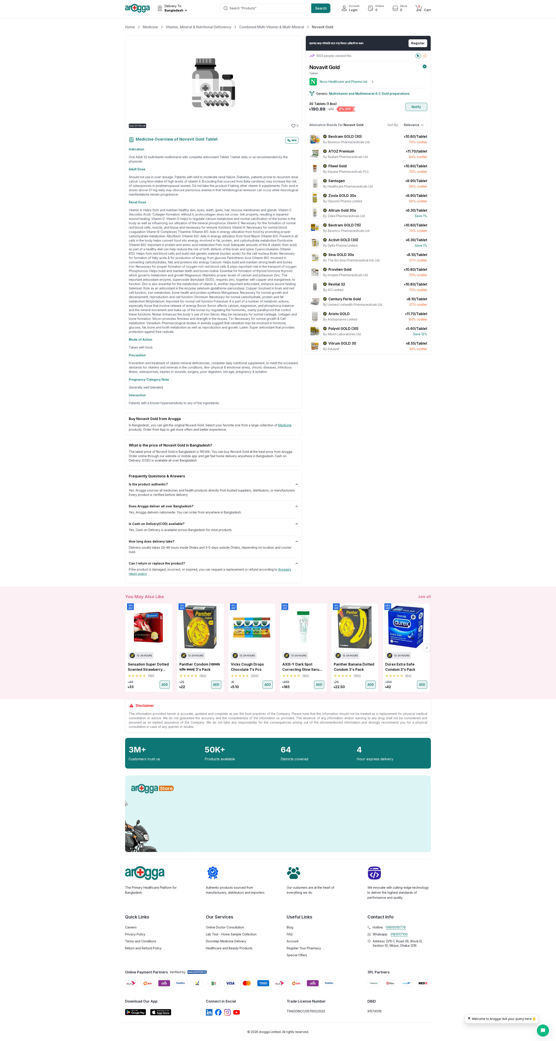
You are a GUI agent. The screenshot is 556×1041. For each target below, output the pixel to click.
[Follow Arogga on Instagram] (227, 1012)
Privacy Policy (135, 934)
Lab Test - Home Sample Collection (231, 934)
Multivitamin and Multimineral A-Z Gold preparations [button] (369, 93)
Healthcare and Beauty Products (229, 948)
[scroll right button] (427, 648)
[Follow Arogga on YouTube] (236, 1012)
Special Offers (297, 955)
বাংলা (293, 140)
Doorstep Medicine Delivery (226, 941)
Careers (131, 927)
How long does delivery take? (151, 541)
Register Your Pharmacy (304, 948)
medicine (284, 425)
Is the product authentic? (148, 484)
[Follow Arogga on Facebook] (218, 1012)
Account (292, 941)
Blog (290, 927)
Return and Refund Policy (143, 948)
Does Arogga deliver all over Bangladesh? (161, 506)
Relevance (411, 125)
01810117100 (399, 934)
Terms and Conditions (140, 941)
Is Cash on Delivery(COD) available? (156, 524)
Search (321, 8)
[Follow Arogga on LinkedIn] (209, 1012)
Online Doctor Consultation (225, 927)
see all (424, 596)
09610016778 (396, 927)
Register (418, 43)
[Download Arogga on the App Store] (160, 1012)
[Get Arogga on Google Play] (135, 1012)
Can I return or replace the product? (157, 563)
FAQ (290, 934)
